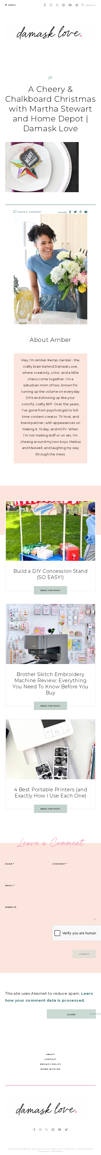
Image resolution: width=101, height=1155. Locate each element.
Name (9, 864)
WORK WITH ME (50, 1069)
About (50, 1054)
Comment (59, 864)
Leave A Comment (29, 212)
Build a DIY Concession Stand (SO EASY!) (50, 574)
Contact (50, 1059)
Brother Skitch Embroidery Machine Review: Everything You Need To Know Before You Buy (50, 683)
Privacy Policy (50, 1064)
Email (10, 885)
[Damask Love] (47, 1117)
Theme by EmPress (50, 1151)
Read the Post (50, 590)
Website (10, 907)
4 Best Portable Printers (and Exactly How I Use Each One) (50, 793)
